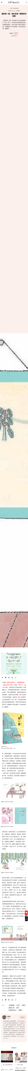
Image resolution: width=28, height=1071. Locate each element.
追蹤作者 (16, 33)
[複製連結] (15, 677)
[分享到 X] (12, 677)
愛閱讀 (24, 1067)
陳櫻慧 (11, 33)
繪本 (18, 1007)
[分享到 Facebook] (2, 677)
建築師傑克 (21, 682)
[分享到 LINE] (5, 677)
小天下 (18, 1005)
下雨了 (20, 685)
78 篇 (8, 1018)
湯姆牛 (23, 1005)
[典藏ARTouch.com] (14, 2)
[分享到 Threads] (9, 677)
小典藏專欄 (18, 10)
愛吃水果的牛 (11, 682)
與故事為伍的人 (12, 1010)
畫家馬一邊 (16, 697)
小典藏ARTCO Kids (11, 10)
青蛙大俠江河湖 (7, 685)
